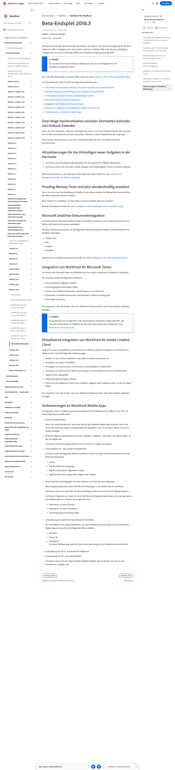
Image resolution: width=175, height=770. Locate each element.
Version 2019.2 (14, 279)
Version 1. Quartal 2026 (16, 92)
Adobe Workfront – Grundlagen (16, 392)
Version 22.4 (12, 158)
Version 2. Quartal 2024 (16, 128)
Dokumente (9, 402)
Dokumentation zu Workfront (16, 38)
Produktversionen (13, 53)
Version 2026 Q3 (13, 81)
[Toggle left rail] (32, 10)
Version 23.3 (12, 143)
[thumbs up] (93, 767)
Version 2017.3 (14, 360)
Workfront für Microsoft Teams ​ (71, 104)
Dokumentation (48, 15)
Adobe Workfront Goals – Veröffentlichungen (17, 216)
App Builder (9, 477)
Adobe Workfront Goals (14, 446)
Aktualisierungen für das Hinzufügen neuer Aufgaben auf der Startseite (74, 91)
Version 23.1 (12, 153)
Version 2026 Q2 (13, 87)
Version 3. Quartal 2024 (16, 123)
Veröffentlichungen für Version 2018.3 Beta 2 (19, 313)
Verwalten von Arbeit (13, 407)
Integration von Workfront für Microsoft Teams (157, 72)
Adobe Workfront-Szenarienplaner (11, 440)
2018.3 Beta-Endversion (20, 344)
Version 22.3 (12, 164)
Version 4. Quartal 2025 (16, 97)
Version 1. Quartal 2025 (16, 112)
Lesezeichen (150, 28)
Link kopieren (162, 28)
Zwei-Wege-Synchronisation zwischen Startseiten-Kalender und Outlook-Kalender (79, 87)
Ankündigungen (12, 376)
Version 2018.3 (14, 290)
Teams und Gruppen (12, 413)
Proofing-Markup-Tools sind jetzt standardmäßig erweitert (69, 95)
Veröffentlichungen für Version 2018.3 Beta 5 (19, 337)
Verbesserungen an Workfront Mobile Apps (63, 112)
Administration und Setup (14, 387)
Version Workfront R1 (17, 370)
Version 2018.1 (14, 355)
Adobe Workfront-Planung (15, 451)
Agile (6, 397)
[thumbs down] (99, 767)
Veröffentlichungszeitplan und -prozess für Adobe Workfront (19, 64)
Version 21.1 (12, 194)
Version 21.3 (12, 184)
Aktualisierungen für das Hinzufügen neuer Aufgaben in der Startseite (156, 49)
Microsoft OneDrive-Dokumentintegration (62, 99)
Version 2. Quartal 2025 (16, 107)
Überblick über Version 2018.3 (21, 300)
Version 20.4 (13, 248)
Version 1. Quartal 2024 (16, 133)
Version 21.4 (12, 179)
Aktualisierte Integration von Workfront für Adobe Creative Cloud (72, 108)
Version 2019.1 (14, 284)
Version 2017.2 (14, 365)
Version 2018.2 (14, 350)
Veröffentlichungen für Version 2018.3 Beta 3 (19, 321)
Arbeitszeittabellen (12, 434)
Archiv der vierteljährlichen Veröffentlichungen (18, 235)
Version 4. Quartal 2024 (16, 117)
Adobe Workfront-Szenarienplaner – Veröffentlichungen (15, 208)
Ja (147, 22)
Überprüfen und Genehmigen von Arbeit (17, 428)
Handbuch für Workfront (80, 15)
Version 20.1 (13, 264)
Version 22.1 (12, 174)
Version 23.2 (12, 148)
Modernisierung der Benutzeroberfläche (15, 228)
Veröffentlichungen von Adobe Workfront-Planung (18, 200)
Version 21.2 (12, 189)
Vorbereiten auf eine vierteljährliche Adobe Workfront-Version (20, 74)
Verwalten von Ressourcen (15, 423)
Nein (153, 22)
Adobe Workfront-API (12, 466)
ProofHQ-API (9, 472)
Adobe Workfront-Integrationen (17, 456)
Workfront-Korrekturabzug (15, 461)
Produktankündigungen (57, 34)
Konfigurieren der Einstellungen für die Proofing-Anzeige (99, 206)
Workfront (62, 15)
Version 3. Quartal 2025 (16, 102)
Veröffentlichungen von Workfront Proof (17, 222)
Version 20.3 (13, 254)
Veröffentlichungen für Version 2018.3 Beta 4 (19, 329)
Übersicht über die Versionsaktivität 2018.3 (112, 76)
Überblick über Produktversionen (19, 58)
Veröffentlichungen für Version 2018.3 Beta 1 (19, 306)
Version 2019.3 (14, 274)
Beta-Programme (12, 381)
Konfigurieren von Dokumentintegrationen (109, 257)
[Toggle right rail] (143, 10)
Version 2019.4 (14, 269)
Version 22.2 (12, 169)
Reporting (8, 418)
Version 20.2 (13, 259)
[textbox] (17, 23)
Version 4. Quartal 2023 (16, 138)
